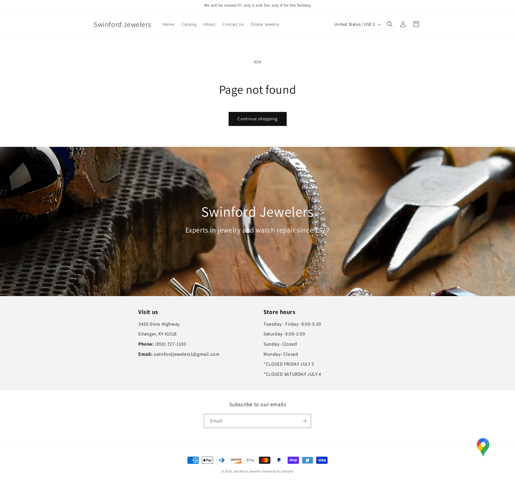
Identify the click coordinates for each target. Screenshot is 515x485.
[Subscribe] (304, 421)
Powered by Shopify (278, 471)
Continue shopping (258, 118)
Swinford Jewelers (248, 471)
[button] (389, 24)
